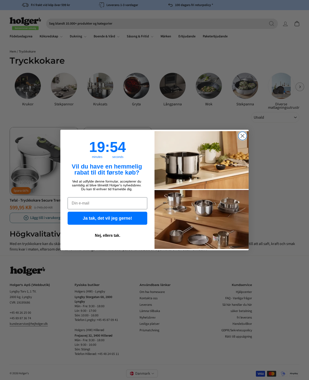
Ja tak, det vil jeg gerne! (107, 218)
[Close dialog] (242, 136)
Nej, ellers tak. (107, 235)
